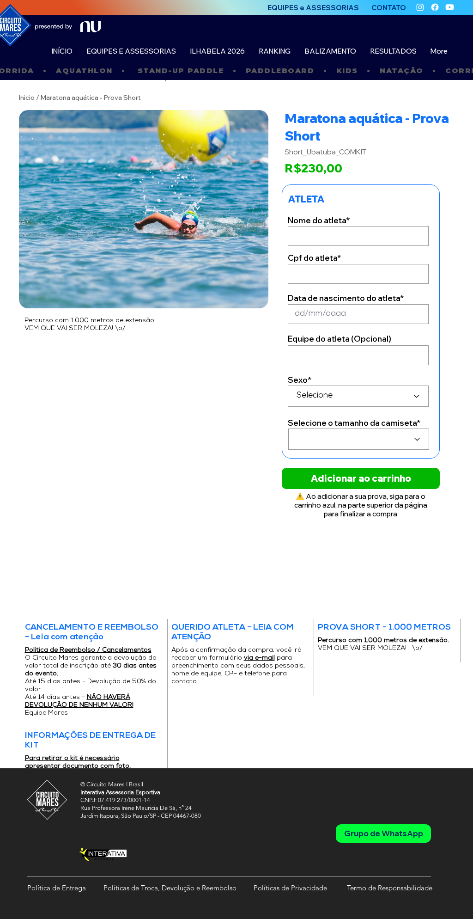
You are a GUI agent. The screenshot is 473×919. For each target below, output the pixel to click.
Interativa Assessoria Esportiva (120, 792)
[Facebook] (435, 7)
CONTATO (388, 7)
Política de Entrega (56, 887)
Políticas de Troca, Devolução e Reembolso (169, 887)
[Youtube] (450, 7)
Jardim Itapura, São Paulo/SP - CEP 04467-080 (140, 815)
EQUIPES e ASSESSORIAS (313, 7)
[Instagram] (420, 7)
